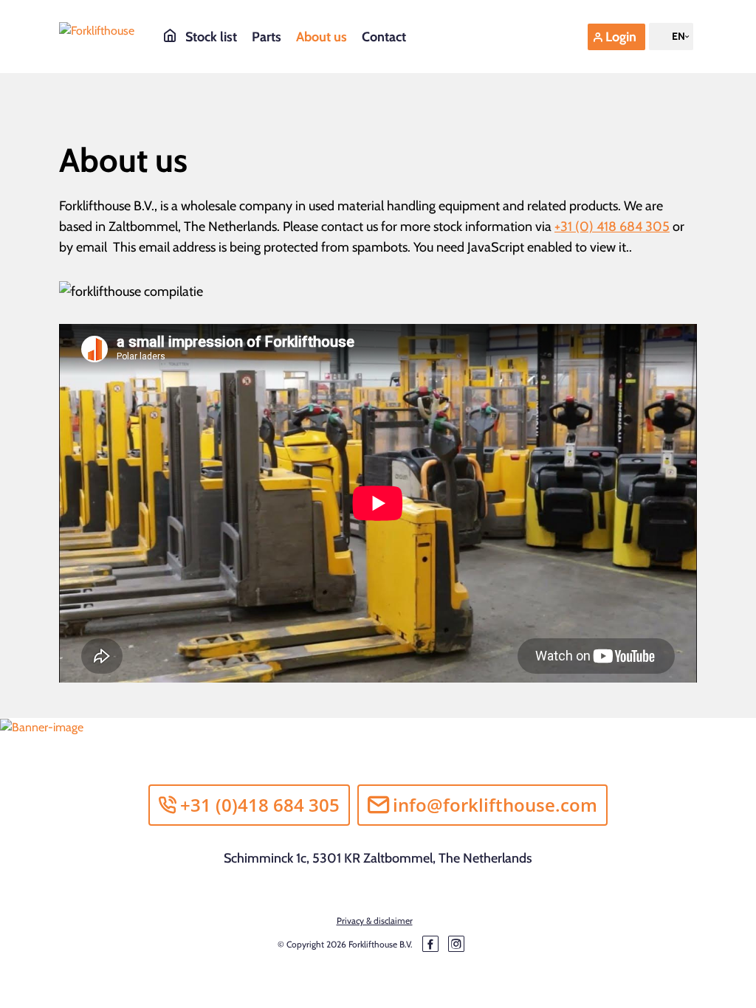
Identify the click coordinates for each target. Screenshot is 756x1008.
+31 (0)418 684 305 (260, 805)
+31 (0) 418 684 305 (612, 226)
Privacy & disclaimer (375, 920)
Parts (266, 37)
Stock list (211, 37)
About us (321, 37)
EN (678, 36)
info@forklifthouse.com (495, 805)
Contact (384, 37)
